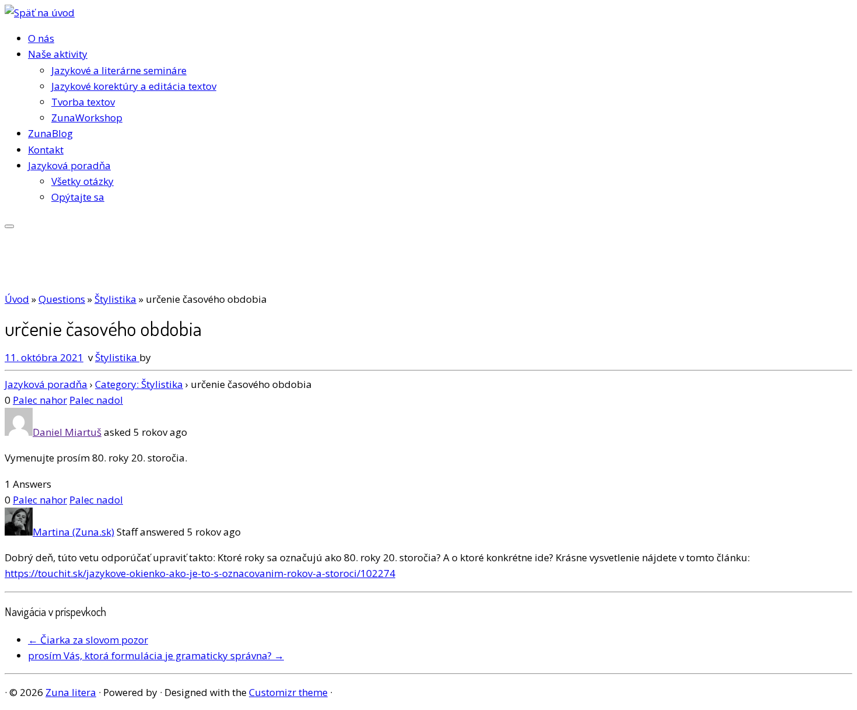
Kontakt (46, 149)
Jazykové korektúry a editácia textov (133, 86)
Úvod (17, 299)
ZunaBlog (50, 133)
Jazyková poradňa (69, 165)
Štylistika (115, 299)
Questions (61, 299)
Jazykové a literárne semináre (119, 70)
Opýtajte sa (77, 197)
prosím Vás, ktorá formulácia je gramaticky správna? (156, 655)
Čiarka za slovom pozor (88, 639)
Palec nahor (40, 400)
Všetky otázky (82, 181)
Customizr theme (288, 692)
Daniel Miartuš (67, 432)
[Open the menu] (9, 226)
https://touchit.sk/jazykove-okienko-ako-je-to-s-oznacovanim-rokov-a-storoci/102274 (200, 573)
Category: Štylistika (139, 384)
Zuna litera (70, 692)
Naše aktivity (57, 54)
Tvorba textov (83, 102)
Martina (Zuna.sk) (73, 531)
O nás (41, 38)
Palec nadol (96, 400)
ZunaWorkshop (86, 117)
